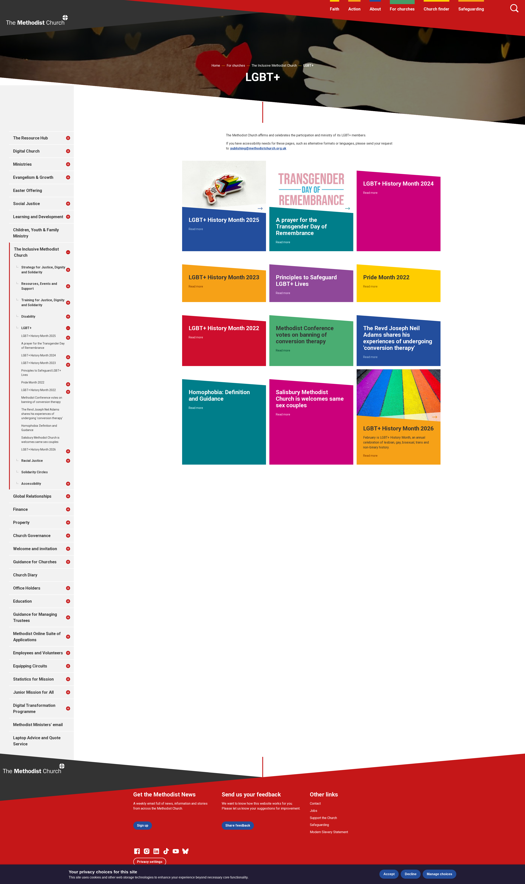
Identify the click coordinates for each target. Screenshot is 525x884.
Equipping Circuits (30, 666)
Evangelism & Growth (33, 177)
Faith (334, 9)
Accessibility (31, 484)
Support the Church (323, 818)
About (375, 9)
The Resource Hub (30, 138)
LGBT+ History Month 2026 (38, 449)
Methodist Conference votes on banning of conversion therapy (41, 400)
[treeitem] (72, 138)
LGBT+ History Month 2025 (38, 336)
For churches (402, 9)
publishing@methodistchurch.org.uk (258, 148)
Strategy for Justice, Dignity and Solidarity (43, 269)
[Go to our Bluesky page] (185, 851)
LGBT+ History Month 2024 (38, 355)
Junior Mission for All (33, 692)
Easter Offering (27, 190)
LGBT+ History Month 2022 (38, 390)
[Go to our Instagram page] (146, 851)
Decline (411, 874)
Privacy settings (149, 862)
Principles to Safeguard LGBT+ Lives (41, 372)
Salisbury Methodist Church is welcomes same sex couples (40, 440)
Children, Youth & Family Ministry (36, 232)
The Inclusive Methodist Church (274, 65)
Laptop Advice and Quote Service (36, 740)
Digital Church (26, 151)
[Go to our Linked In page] (156, 851)
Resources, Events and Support (39, 286)
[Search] (514, 8)
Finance (20, 509)
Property (21, 522)
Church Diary (25, 575)
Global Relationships (32, 496)
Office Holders (26, 588)
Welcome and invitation (35, 548)
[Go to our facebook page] (137, 851)
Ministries (22, 164)
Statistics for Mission (33, 679)
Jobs (313, 811)
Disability (28, 316)
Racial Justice (32, 461)
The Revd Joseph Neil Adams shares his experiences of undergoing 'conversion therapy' (42, 414)
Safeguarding (471, 9)
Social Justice (26, 203)
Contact (315, 803)
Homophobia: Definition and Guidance (39, 428)
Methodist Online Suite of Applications (37, 636)
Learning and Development (38, 216)
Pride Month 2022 (32, 382)
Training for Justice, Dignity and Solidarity (42, 302)
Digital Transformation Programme (34, 708)
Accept (389, 874)
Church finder (436, 9)
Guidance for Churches (35, 561)
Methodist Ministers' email (38, 724)
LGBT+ (308, 65)
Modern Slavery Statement (329, 832)
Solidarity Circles (34, 472)
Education (22, 601)
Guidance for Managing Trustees (35, 617)
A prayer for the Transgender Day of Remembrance (43, 345)
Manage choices (439, 874)
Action (354, 9)
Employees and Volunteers (38, 652)
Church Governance (31, 535)
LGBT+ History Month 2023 (38, 363)
